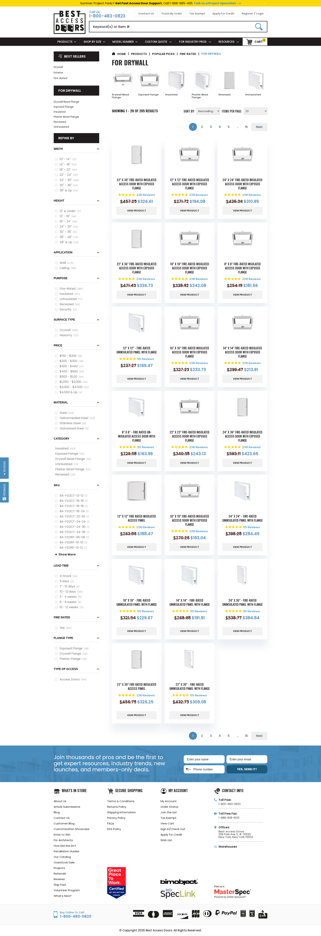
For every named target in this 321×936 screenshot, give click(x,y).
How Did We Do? (65, 846)
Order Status (169, 807)
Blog (57, 812)
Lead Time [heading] (61, 565)
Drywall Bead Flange (66, 102)
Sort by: (189, 111)
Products (64, 42)
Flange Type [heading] (63, 638)
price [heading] (58, 345)
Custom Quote (156, 42)
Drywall (58, 67)
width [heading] (58, 148)
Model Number (123, 42)
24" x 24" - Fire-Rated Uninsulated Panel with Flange (242, 518)
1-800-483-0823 (107, 16)
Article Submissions (67, 807)
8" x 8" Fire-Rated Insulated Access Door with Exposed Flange (242, 268)
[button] (76, 150)
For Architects (63, 840)
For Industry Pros (193, 42)
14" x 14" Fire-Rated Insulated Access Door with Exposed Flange (242, 352)
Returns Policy (116, 807)
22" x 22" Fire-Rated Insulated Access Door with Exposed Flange (189, 436)
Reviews (59, 879)
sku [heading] (57, 485)
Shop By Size (92, 42)
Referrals (60, 873)
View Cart (167, 823)
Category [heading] (61, 438)
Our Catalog (62, 857)
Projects (59, 868)
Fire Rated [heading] (62, 617)
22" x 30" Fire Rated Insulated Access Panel (136, 686)
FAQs (110, 823)
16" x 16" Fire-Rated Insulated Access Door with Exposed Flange (189, 352)
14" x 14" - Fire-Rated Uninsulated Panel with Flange (189, 602)
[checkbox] (56, 159)
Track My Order (171, 13)
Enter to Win (62, 834)
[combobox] (188, 769)
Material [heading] (61, 402)
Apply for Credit (171, 834)
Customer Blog (64, 823)
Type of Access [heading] (66, 669)
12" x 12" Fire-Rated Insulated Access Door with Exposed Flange (189, 184)
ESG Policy (114, 829)
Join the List (168, 812)
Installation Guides (66, 851)
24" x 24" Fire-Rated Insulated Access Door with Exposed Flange (242, 184)
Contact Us (146, 13)
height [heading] (59, 200)
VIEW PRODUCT (136, 210)
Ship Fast (60, 885)
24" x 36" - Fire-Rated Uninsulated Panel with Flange (242, 602)
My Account (168, 801)
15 (246, 127)
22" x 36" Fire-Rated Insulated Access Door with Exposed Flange (136, 268)
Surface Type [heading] (64, 319)
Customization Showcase (71, 829)
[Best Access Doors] (69, 33)
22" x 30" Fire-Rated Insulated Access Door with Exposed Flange (136, 184)
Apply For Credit (223, 13)
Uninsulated (61, 127)
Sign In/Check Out (172, 829)
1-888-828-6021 (228, 818)
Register (247, 13)
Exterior (58, 72)
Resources (226, 42)
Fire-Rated (60, 78)
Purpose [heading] (60, 278)
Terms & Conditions (120, 801)
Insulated (60, 112)
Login (260, 13)
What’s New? (63, 896)
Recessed (60, 122)
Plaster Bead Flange (66, 117)
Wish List (166, 840)
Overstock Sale (64, 862)
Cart (258, 41)
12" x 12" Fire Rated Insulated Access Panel (136, 518)
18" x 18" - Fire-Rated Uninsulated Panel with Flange (136, 602)
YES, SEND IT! (247, 769)
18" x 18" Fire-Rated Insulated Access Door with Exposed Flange (189, 268)
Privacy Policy (116, 818)
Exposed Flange (64, 107)
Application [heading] (63, 252)
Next (259, 127)
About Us (60, 801)
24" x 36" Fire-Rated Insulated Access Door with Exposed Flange (242, 436)
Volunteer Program (67, 890)
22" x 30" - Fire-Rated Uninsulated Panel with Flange (189, 686)
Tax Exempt (197, 13)
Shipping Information (121, 812)
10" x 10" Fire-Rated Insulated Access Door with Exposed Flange (189, 520)
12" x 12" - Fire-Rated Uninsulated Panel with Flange (136, 350)
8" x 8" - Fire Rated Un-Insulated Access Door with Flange (136, 436)
